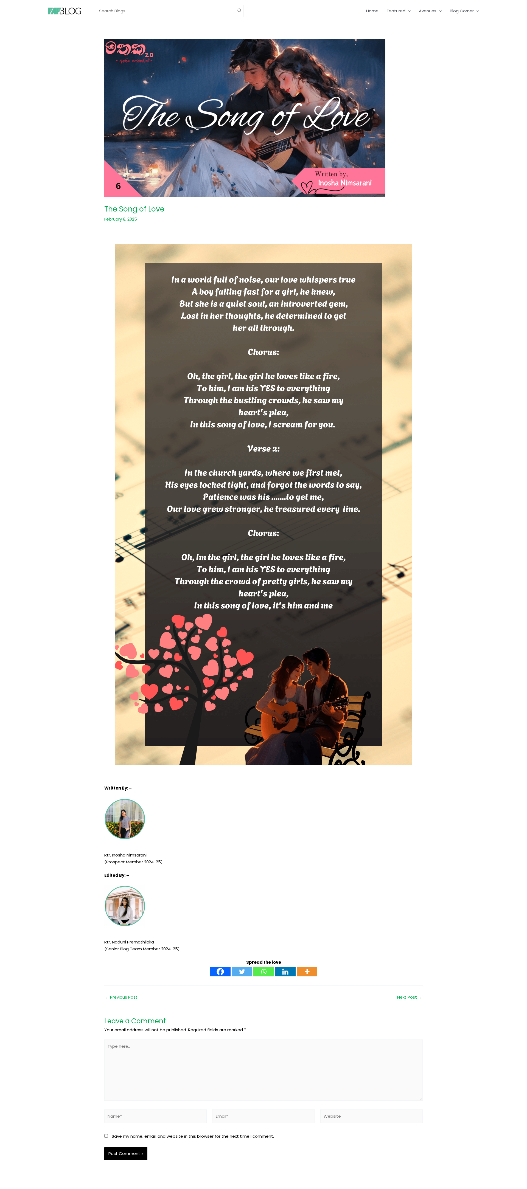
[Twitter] (242, 971)
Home (372, 11)
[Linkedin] (285, 971)
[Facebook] (220, 971)
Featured (396, 11)
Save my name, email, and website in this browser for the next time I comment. (193, 1136)
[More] (307, 971)
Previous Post (121, 997)
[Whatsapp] (263, 971)
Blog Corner (462, 11)
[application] (408, 11)
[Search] (239, 11)
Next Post (409, 997)
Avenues (427, 11)
